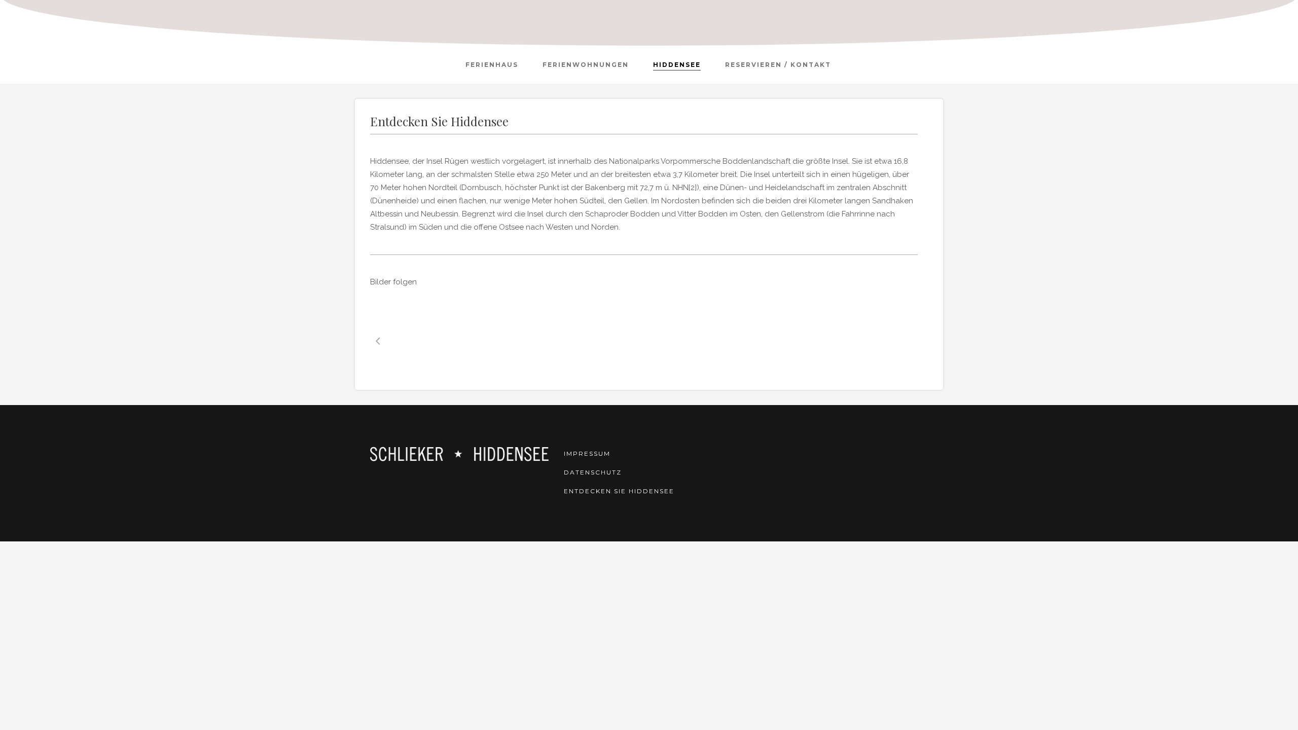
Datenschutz (593, 472)
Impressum (587, 453)
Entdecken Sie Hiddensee (619, 491)
